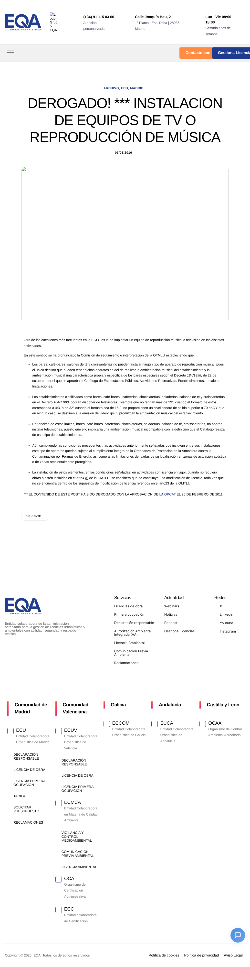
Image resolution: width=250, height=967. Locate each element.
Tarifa (19, 796)
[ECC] (58, 910)
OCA (69, 878)
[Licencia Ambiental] (57, 867)
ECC (69, 909)
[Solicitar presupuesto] (9, 807)
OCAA (214, 723)
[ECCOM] (107, 724)
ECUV (70, 730)
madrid (137, 88)
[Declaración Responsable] (9, 754)
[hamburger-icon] (10, 51)
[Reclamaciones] (9, 822)
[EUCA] (154, 724)
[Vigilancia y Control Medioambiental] (57, 832)
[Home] (23, 22)
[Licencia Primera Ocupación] (9, 781)
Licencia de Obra (29, 770)
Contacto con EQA (203, 53)
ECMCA (72, 802)
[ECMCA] (58, 803)
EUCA (166, 723)
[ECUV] (58, 731)
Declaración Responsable (26, 756)
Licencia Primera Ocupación (29, 783)
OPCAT (170, 494)
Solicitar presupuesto (26, 809)
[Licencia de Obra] (9, 769)
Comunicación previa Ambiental (78, 854)
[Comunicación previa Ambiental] (57, 851)
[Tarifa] (9, 796)
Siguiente (33, 516)
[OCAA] (202, 724)
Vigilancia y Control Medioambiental (77, 836)
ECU (124, 88)
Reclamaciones (28, 822)
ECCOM (121, 723)
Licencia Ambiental (79, 867)
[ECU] (10, 731)
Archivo (111, 88)
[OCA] (58, 879)
